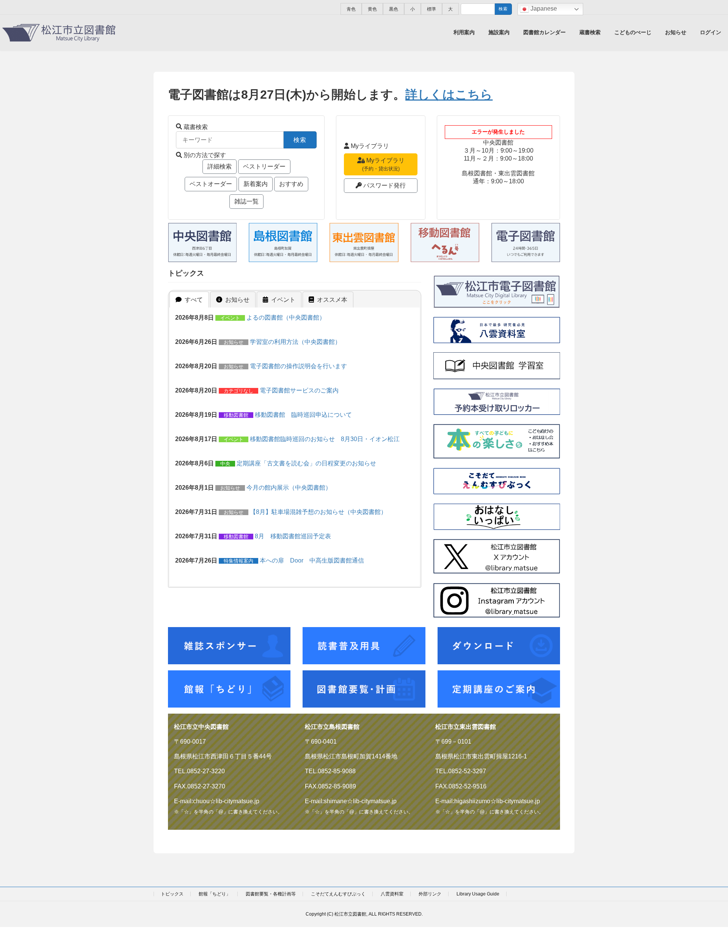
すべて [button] (194, 299)
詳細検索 (219, 166)
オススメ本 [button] (332, 299)
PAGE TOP (704, 895)
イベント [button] (283, 299)
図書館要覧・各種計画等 (271, 894)
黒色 (393, 9)
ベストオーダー (211, 184)
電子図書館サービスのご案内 (299, 390)
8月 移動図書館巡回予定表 (293, 536)
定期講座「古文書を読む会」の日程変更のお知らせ (306, 463)
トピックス (172, 894)
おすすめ (291, 184)
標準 (431, 9)
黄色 (372, 9)
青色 (351, 9)
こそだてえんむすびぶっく (338, 894)
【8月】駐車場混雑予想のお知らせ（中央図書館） (318, 512)
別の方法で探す (205, 155)
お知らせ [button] (237, 299)
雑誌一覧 (246, 201)
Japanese (543, 8)
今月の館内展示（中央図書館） (288, 487)
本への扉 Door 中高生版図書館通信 (312, 560)
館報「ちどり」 (215, 894)
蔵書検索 (196, 127)
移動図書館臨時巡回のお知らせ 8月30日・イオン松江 (325, 439)
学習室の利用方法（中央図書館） (295, 342)
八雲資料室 (392, 894)
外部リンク (430, 894)
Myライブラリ (370, 146)
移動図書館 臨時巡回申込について (303, 414)
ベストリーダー (264, 166)
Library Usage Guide (478, 894)
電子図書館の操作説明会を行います (298, 366)
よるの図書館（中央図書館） (285, 317)
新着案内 (255, 184)
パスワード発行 (384, 185)
